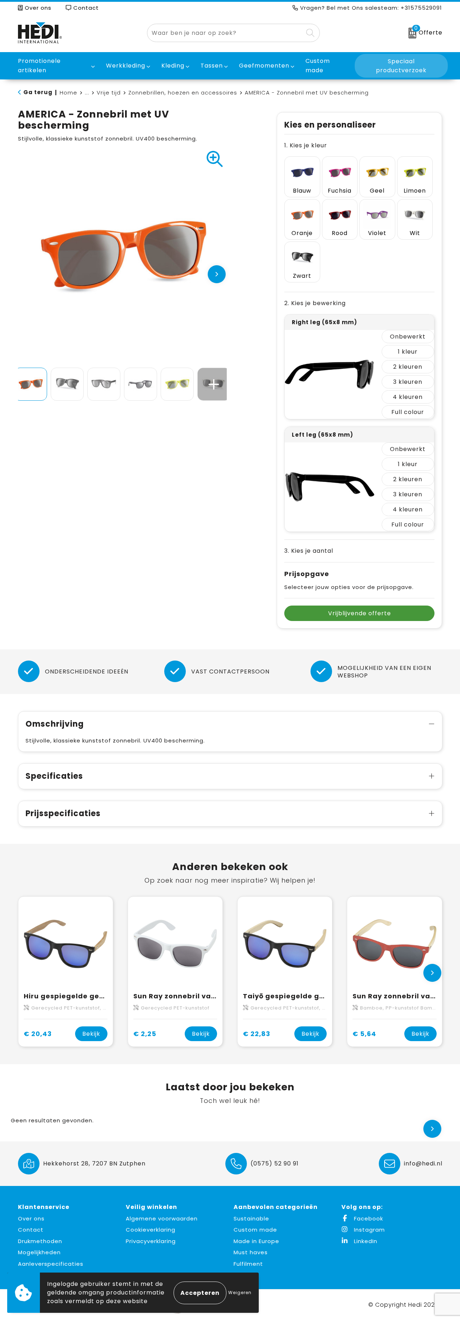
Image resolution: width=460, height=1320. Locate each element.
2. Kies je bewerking (315, 303)
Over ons (37, 8)
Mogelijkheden (39, 1252)
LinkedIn (364, 1241)
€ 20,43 (38, 1034)
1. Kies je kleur (305, 145)
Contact (85, 8)
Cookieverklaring (150, 1229)
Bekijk (91, 1034)
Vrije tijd (109, 92)
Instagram (368, 1229)
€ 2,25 (144, 1034)
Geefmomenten (264, 65)
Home (68, 92)
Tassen (212, 65)
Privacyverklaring (151, 1241)
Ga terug (37, 92)
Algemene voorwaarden (162, 1218)
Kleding (172, 65)
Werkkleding (125, 65)
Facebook (367, 1218)
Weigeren (240, 1292)
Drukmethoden (40, 1241)
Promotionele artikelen (39, 65)
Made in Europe (256, 1241)
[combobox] (225, 33)
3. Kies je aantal (308, 551)
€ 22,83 (256, 1034)
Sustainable (251, 1218)
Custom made (255, 1229)
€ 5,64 (364, 1034)
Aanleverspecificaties (50, 1264)
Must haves (251, 1252)
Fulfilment (248, 1264)
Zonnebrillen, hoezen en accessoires (182, 92)
